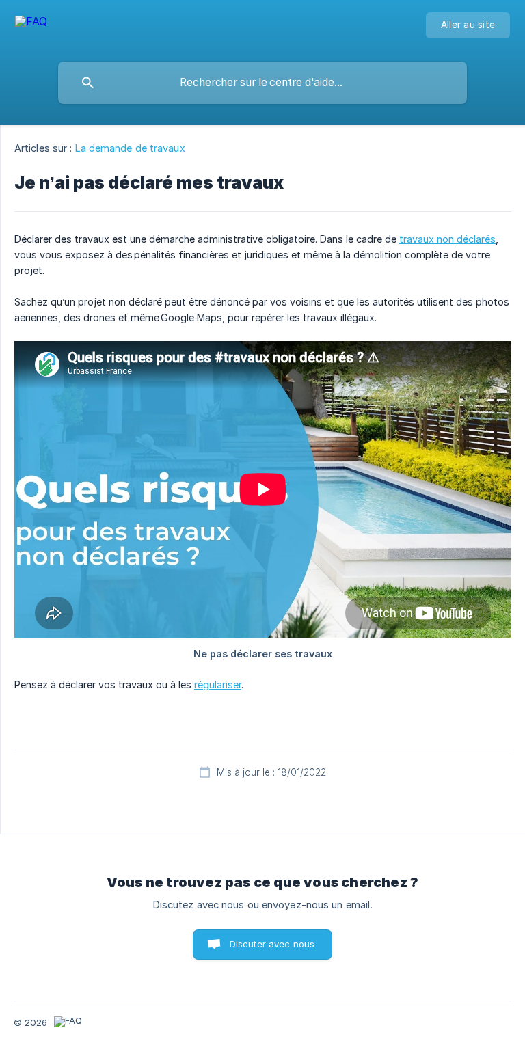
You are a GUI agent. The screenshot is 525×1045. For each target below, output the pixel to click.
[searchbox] (262, 83)
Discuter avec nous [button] (272, 943)
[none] (31, 27)
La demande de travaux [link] (130, 148)
